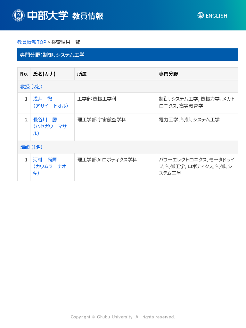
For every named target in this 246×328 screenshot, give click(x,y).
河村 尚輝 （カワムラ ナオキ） (49, 166)
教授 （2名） (31, 86)
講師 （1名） (31, 147)
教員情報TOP (31, 41)
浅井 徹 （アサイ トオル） (51, 102)
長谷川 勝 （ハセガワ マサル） (50, 126)
